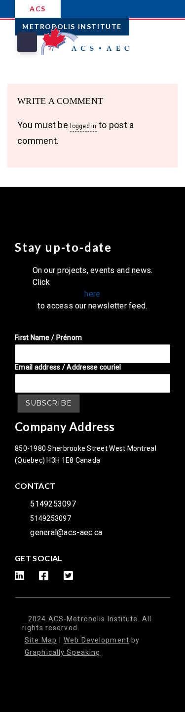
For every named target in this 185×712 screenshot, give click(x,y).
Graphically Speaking (62, 652)
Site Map (41, 640)
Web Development (96, 640)
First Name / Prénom (48, 337)
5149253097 (53, 504)
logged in (83, 126)
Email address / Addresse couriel (68, 367)
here (92, 294)
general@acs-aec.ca (66, 532)
